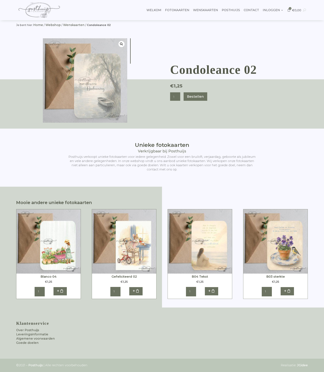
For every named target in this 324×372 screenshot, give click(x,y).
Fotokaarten (177, 10)
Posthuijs (231, 10)
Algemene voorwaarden (35, 338)
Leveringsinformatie (32, 334)
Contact (251, 10)
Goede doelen (27, 343)
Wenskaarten (205, 10)
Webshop (53, 25)
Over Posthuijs (27, 330)
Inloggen (271, 10)
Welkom (153, 10)
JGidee (302, 365)
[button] (121, 44)
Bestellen (195, 97)
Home (38, 25)
